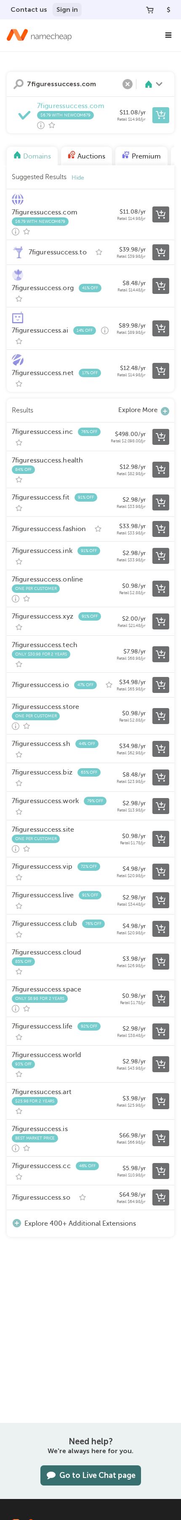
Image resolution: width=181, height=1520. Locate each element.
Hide (78, 177)
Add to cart (160, 115)
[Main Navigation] (168, 35)
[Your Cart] (150, 10)
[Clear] (127, 84)
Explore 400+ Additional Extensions (80, 1223)
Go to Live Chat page (97, 1475)
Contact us (29, 9)
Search (18, 84)
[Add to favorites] (52, 125)
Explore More (137, 410)
